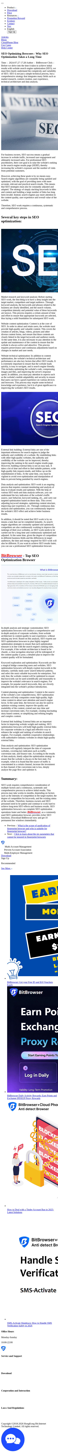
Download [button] (6, 855)
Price (9, 13)
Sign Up (11, 32)
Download (12, 10)
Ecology (11, 21)
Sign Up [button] (5, 858)
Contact (10, 23)
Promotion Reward (16, 18)
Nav (9, 26)
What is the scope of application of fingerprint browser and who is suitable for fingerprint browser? (28, 828)
